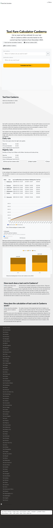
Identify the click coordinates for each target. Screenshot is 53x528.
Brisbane (9, 185)
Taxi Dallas (5, 365)
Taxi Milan (5, 433)
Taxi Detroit (5, 369)
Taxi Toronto (5, 484)
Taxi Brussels (5, 349)
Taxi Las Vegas (6, 407)
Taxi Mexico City (6, 429)
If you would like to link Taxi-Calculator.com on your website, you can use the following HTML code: (25, 509)
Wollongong (9, 191)
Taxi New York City (7, 442)
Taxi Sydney (5, 478)
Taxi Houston (5, 396)
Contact (7, 519)
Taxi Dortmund (6, 374)
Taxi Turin (4, 486)
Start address (6, 51)
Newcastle (9, 197)
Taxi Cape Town (6, 356)
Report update (32, 161)
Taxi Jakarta (5, 400)
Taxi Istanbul (5, 398)
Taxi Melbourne (6, 427)
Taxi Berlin (5, 343)
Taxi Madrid (5, 420)
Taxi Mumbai (5, 438)
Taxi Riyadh (5, 456)
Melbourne (9, 181)
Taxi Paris (4, 444)
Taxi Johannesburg (7, 405)
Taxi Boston (5, 347)
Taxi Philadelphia (6, 449)
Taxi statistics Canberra (10, 45)
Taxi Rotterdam (6, 460)
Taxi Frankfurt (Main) (7, 383)
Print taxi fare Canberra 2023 (11, 161)
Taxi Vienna (5, 491)
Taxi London (5, 414)
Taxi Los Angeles (6, 416)
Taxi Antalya (5, 334)
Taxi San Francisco (7, 462)
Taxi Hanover (5, 389)
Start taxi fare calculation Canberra (13, 42)
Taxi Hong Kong (6, 394)
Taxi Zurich (5, 500)
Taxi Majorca (5, 422)
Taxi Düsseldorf (6, 380)
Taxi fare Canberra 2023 (31, 42)
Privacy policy (12, 519)
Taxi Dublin (5, 378)
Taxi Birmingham (6, 345)
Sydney (8, 193)
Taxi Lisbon (5, 409)
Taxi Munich (5, 440)
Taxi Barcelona (6, 341)
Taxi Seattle (5, 467)
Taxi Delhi (4, 367)
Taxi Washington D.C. (7, 493)
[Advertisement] (26, 16)
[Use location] (48, 54)
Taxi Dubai (5, 376)
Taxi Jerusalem (6, 402)
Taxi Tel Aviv (5, 480)
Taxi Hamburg (5, 385)
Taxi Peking (5, 447)
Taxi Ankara (5, 332)
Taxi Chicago (5, 358)
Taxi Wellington (6, 495)
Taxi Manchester (6, 425)
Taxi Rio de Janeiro (7, 453)
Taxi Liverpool (5, 411)
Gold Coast (9, 187)
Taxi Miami (5, 431)
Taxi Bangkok (5, 338)
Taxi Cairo (5, 354)
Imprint (2, 519)
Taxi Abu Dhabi (6, 327)
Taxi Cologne (5, 360)
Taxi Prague (5, 451)
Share (48, 161)
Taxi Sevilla (5, 471)
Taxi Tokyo (5, 482)
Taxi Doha (5, 372)
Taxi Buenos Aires (6, 352)
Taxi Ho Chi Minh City (7, 391)
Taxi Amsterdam (6, 330)
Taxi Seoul (5, 469)
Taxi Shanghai (5, 473)
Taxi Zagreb (5, 498)
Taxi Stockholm (6, 475)
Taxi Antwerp (5, 336)
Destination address (8, 57)
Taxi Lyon (4, 418)
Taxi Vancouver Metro (7, 489)
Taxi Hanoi (5, 387)
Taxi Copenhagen (6, 363)
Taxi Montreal (5, 436)
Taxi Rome (5, 458)
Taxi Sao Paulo (6, 464)
